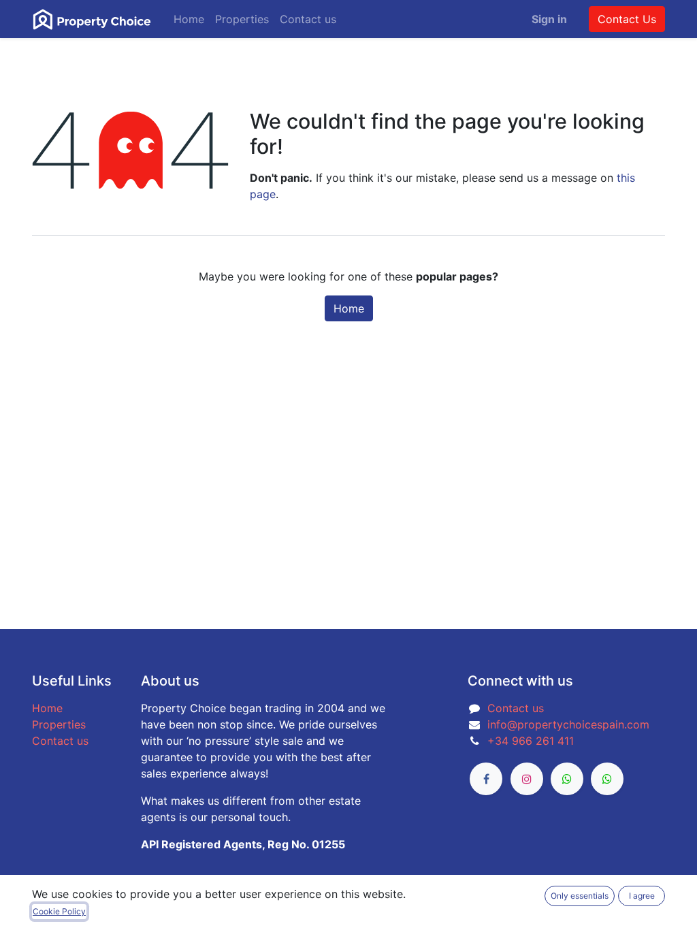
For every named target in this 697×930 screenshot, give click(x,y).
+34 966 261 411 (530, 741)
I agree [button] (642, 896)
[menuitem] (189, 19)
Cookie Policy (59, 911)
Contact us (60, 741)
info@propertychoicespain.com (568, 724)
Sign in (549, 19)
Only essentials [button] (580, 896)
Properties (59, 724)
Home (349, 308)
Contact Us (627, 19)
